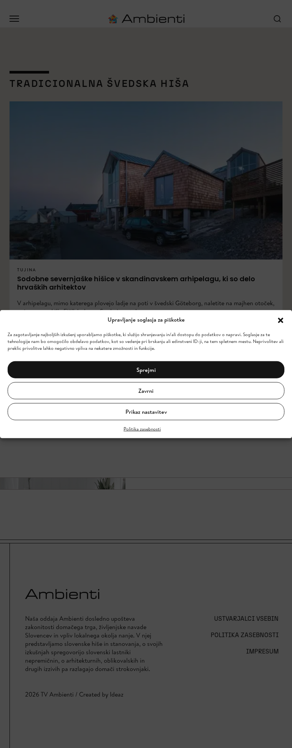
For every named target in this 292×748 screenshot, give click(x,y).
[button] (280, 320)
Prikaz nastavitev (146, 411)
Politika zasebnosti (142, 429)
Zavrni (146, 390)
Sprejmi (146, 369)
